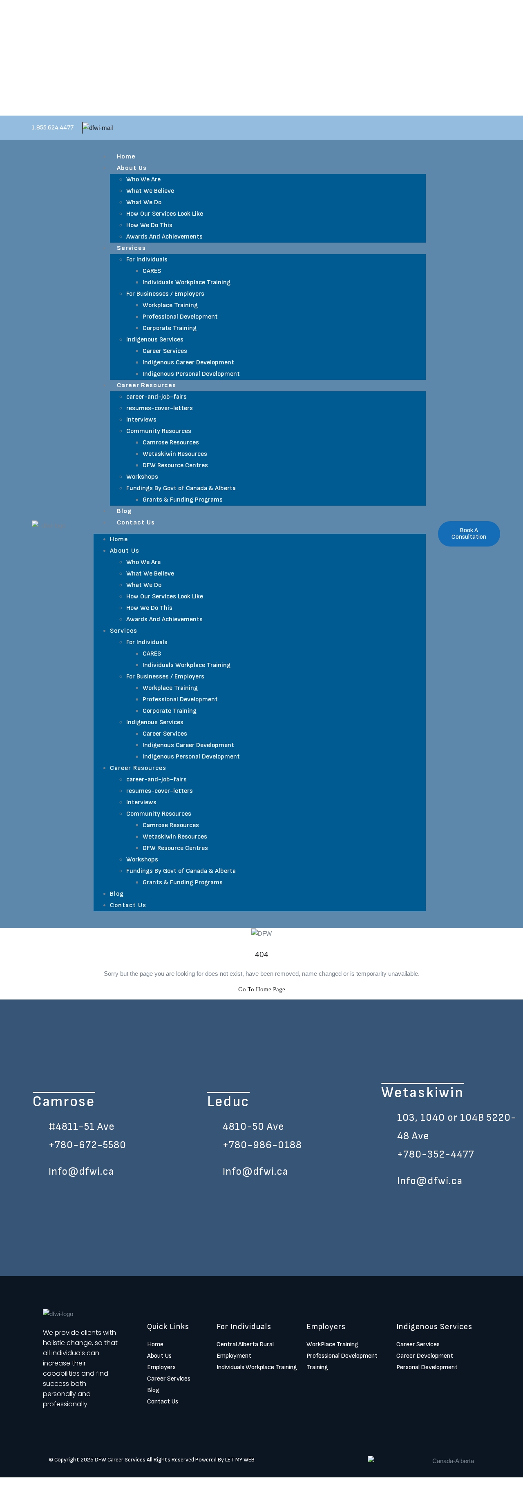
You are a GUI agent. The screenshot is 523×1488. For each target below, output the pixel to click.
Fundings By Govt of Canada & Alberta (181, 488)
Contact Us (136, 522)
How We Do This (149, 225)
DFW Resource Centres (175, 465)
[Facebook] (400, 1385)
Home (126, 157)
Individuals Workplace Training (186, 282)
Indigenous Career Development (188, 362)
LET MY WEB (240, 1459)
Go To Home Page (261, 989)
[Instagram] (417, 1385)
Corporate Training (170, 328)
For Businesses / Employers (165, 294)
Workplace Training (170, 305)
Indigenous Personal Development (191, 374)
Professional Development (180, 317)
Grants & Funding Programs (183, 500)
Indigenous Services (154, 340)
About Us (132, 168)
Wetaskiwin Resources (175, 454)
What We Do (143, 202)
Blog (124, 511)
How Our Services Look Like (164, 214)
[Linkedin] (435, 1385)
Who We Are (143, 179)
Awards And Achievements (164, 237)
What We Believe (150, 191)
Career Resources (146, 385)
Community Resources (158, 431)
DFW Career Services (120, 1459)
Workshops (142, 477)
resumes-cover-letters (159, 408)
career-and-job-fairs (156, 397)
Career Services (165, 351)
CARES (152, 271)
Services (131, 248)
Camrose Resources (171, 442)
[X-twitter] (452, 1385)
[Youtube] (469, 1385)
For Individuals (147, 259)
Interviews (141, 420)
